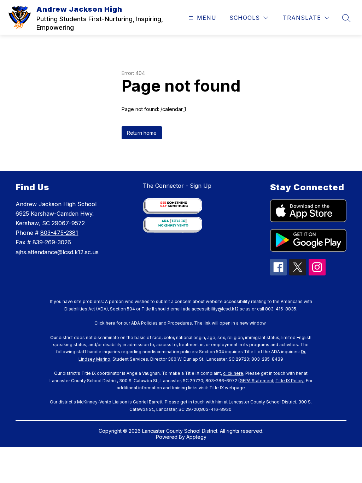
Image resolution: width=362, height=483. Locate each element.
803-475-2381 (59, 232)
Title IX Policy (289, 380)
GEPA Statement (256, 380)
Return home (142, 133)
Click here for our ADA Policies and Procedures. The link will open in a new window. (180, 323)
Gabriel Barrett (148, 402)
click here (233, 373)
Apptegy (196, 437)
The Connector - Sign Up (177, 185)
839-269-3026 (52, 242)
